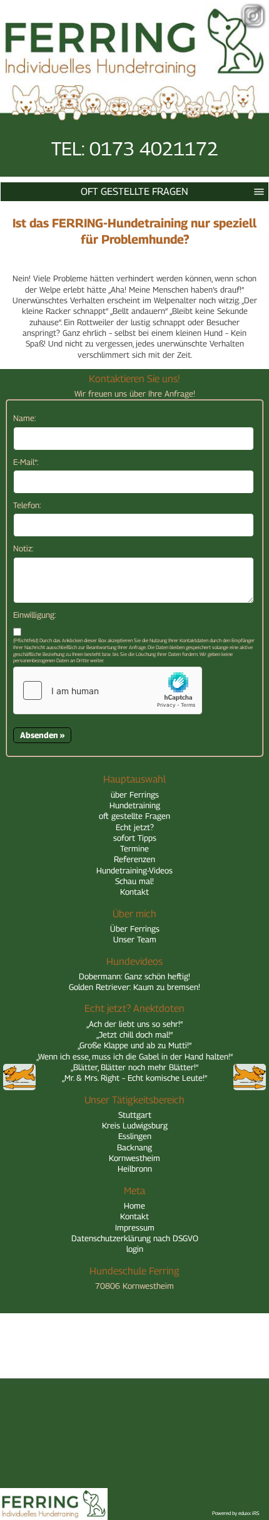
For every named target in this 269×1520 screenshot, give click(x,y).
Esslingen (134, 1136)
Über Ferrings (135, 929)
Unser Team (134, 939)
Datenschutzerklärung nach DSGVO (134, 1238)
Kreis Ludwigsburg (135, 1125)
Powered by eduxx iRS (236, 1513)
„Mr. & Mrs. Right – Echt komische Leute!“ (134, 1078)
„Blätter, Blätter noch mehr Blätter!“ (134, 1067)
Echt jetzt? (135, 827)
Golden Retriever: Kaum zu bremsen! (134, 987)
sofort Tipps (134, 838)
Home (134, 1205)
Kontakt (134, 892)
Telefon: (27, 505)
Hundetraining (134, 805)
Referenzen (134, 859)
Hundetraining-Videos (134, 870)
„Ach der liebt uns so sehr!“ (134, 1024)
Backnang (134, 1147)
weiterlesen (249, 1077)
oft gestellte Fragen (134, 191)
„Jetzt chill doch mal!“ (134, 1034)
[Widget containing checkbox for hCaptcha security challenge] (107, 690)
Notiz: (23, 548)
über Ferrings (135, 794)
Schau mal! (134, 881)
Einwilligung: (34, 615)
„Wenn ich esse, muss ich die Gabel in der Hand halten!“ (134, 1056)
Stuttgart (134, 1115)
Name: (24, 418)
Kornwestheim (134, 1158)
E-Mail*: (25, 462)
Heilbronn (135, 1168)
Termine (134, 848)
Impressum (135, 1227)
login (134, 1249)
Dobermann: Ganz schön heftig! (134, 976)
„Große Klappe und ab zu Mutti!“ (134, 1045)
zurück (19, 1077)
